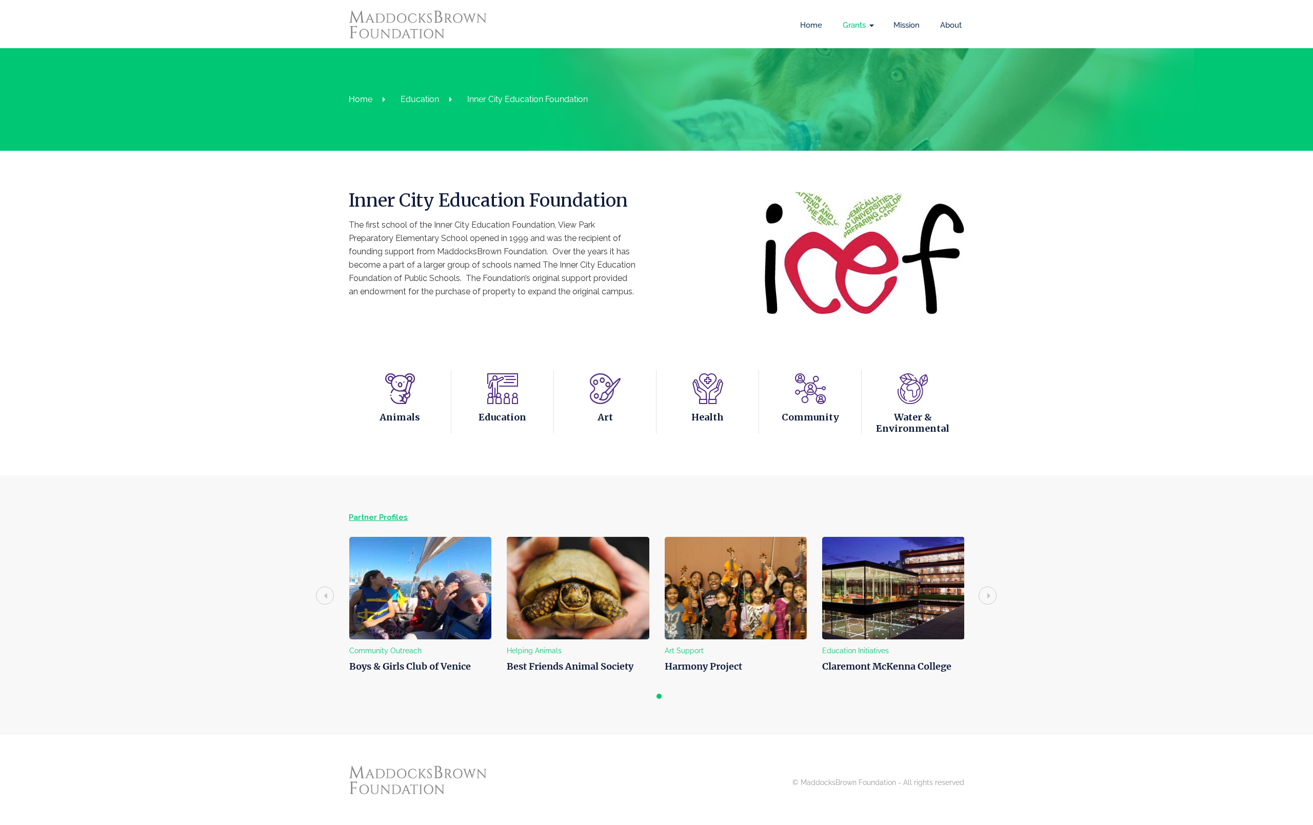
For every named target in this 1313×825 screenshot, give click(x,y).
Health (707, 417)
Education (420, 99)
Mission (906, 25)
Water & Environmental (912, 422)
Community (810, 417)
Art (605, 417)
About (951, 25)
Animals (400, 417)
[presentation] (325, 596)
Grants (854, 25)
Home (811, 25)
